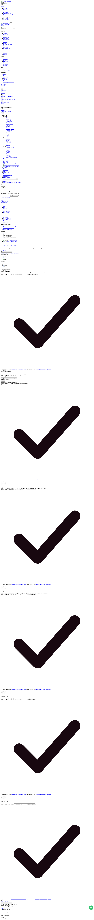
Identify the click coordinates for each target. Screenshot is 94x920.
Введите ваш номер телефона (7, 274)
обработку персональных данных (43, 369)
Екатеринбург (4, 918)
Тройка (5, 33)
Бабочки (5, 75)
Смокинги (5, 36)
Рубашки (5, 59)
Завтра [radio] (7, 378)
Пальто (5, 53)
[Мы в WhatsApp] (10, 245)
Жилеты (5, 65)
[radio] (1, 381)
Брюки (4, 60)
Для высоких (6, 45)
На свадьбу (5, 34)
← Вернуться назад (5, 197)
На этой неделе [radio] (13, 378)
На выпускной (6, 39)
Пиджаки (5, 47)
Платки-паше (6, 78)
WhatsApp (3, 201)
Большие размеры (7, 44)
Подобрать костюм (14, 195)
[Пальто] (11, 166)
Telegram (3, 202)
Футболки (5, 64)
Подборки (5, 161)
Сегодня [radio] (3, 378)
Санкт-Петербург (5, 915)
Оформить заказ (31, 699)
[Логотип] (6, 1)
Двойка (5, 40)
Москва (2, 917)
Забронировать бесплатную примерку (9, 382)
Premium (5, 42)
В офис (5, 43)
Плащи (5, 54)
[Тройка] (10, 163)
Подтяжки (5, 80)
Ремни (4, 74)
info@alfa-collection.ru (12, 241)
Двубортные (6, 37)
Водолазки (5, 61)
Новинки (5, 162)
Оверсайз (5, 38)
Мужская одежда (7, 158)
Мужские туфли (7, 69)
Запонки (5, 79)
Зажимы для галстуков (8, 82)
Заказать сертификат (32, 274)
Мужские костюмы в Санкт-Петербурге (10, 253)
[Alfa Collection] (4, 250)
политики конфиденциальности (18, 369)
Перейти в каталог (5, 195)
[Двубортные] (11, 165)
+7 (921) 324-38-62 (5, 24)
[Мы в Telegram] (4, 245)
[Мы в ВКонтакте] (16, 245)
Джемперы (5, 62)
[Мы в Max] (1, 245)
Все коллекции (6, 48)
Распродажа (6, 160)
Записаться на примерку (6, 107)
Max (2, 200)
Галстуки (5, 77)
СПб (2, 6)
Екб (3, 6)
